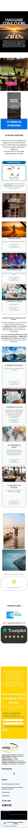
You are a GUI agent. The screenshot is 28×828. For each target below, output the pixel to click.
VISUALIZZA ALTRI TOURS (14, 574)
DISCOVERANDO (14, 162)
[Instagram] (5, 805)
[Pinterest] (10, 805)
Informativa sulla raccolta (9, 826)
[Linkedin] (8, 805)
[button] (14, 15)
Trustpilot (14, 642)
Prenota (14, 565)
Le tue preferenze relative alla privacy (15, 823)
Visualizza (14, 246)
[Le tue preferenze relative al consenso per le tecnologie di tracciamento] (2, 825)
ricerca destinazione (13, 587)
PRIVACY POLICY (13, 814)
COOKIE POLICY (22, 814)
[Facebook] (3, 805)
